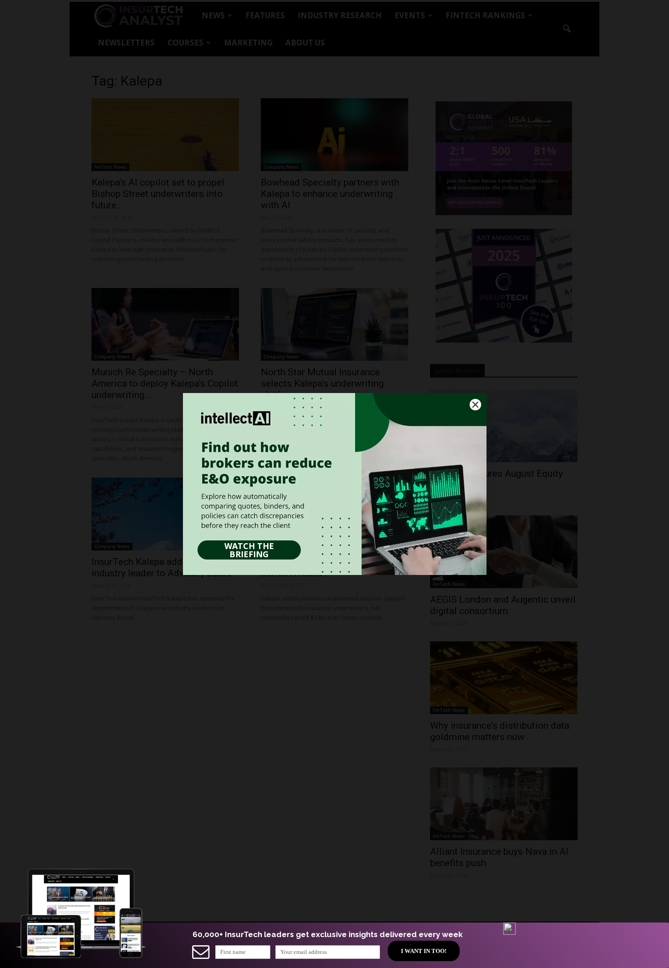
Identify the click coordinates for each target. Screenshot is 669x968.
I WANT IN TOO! (423, 951)
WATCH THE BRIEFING (249, 550)
